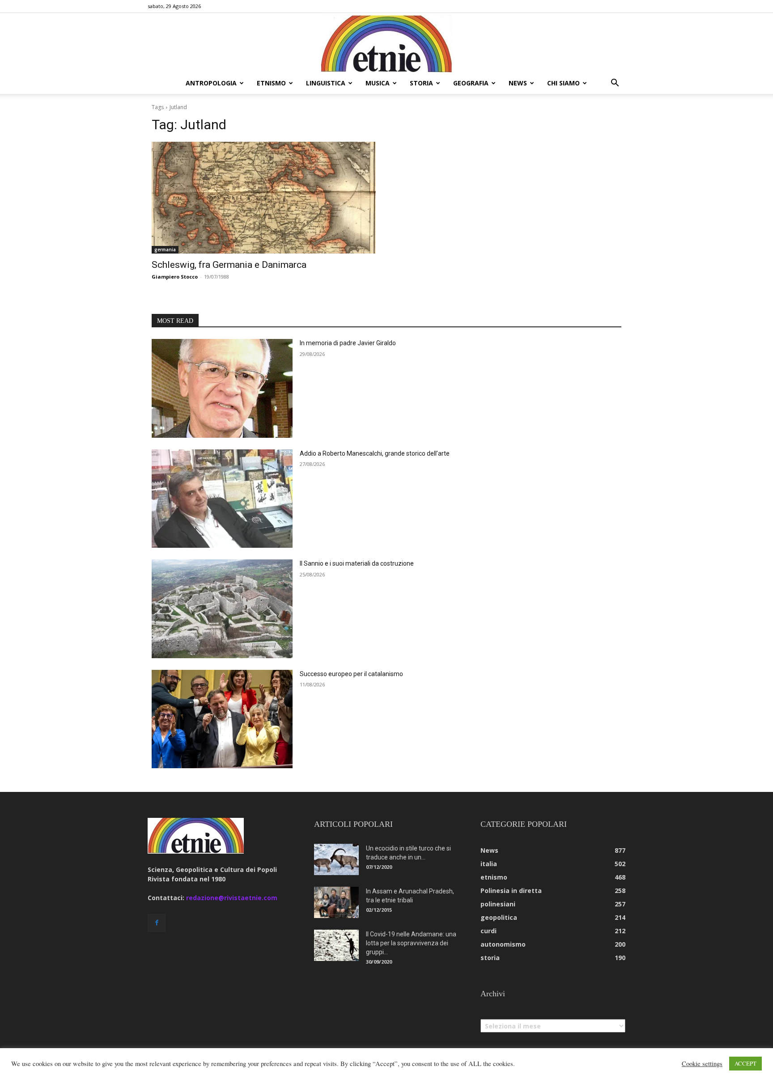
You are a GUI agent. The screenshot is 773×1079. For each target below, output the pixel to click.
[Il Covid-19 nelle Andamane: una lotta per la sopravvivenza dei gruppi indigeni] (336, 945)
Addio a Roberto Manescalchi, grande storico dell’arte (375, 453)
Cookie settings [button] (702, 1064)
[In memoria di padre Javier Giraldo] (222, 388)
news (518, 83)
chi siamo (563, 83)
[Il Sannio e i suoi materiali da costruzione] (222, 608)
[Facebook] (157, 923)
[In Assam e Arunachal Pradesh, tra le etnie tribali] (336, 902)
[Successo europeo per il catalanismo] (222, 719)
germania (165, 249)
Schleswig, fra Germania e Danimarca (229, 264)
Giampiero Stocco (175, 276)
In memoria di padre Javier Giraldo (348, 343)
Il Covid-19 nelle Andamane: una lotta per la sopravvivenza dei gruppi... (411, 943)
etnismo (271, 83)
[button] (614, 84)
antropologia (211, 83)
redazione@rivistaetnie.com (231, 897)
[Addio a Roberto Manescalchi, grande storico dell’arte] (222, 498)
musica (377, 83)
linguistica (325, 83)
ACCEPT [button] (745, 1063)
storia (421, 83)
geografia (470, 83)
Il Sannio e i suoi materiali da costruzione (357, 563)
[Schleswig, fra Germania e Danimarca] (264, 198)
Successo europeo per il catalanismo (351, 673)
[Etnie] (386, 42)
